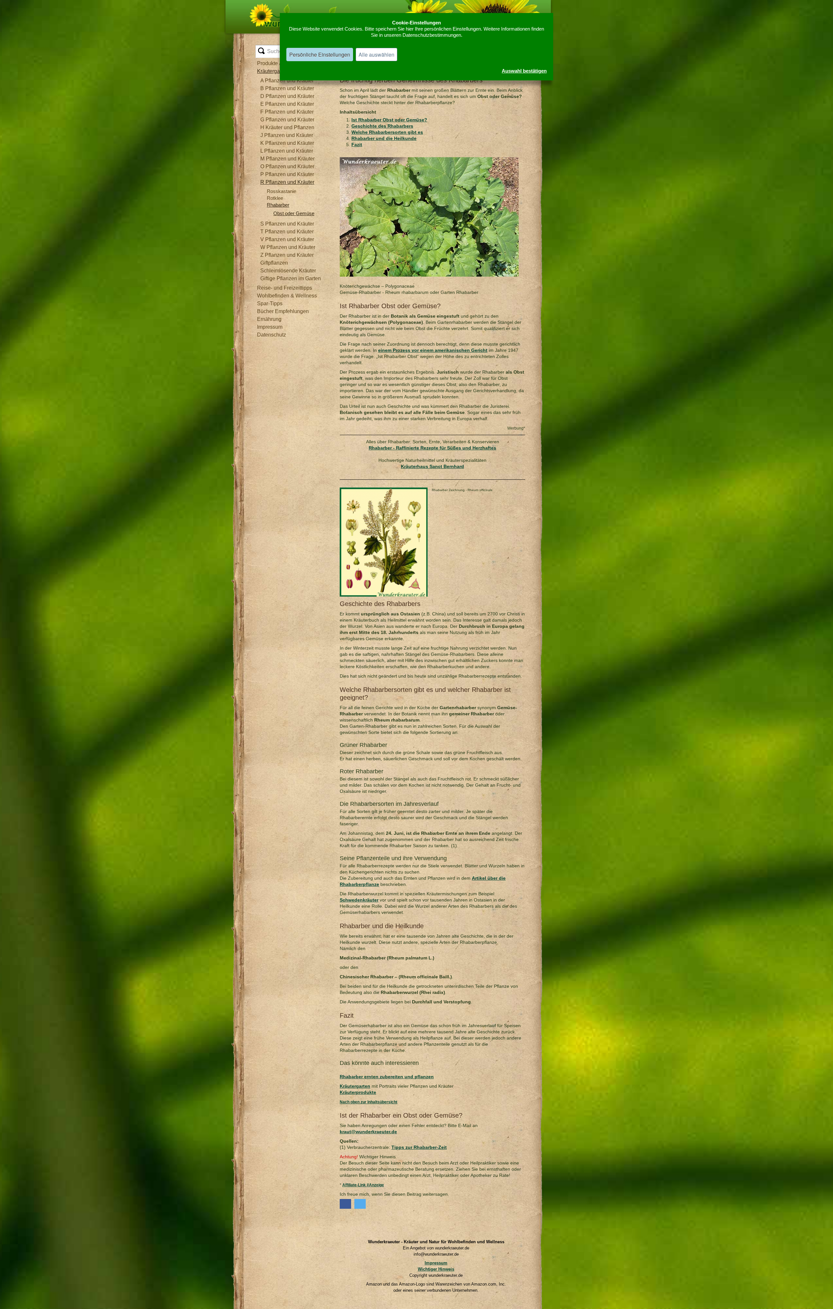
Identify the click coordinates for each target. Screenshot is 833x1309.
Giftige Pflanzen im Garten (290, 278)
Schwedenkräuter (359, 900)
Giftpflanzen (274, 263)
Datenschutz (271, 335)
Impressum (269, 327)
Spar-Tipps (269, 303)
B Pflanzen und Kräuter (287, 88)
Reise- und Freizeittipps (284, 288)
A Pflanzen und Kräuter (287, 80)
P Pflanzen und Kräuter (287, 174)
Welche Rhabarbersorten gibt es (387, 132)
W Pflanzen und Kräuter (287, 247)
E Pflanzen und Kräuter (287, 104)
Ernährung (269, 319)
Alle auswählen (376, 54)
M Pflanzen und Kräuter (287, 158)
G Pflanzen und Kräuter (287, 119)
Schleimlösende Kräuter (288, 270)
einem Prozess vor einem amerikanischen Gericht (432, 350)
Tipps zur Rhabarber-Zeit (419, 1147)
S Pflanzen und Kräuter (287, 224)
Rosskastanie (281, 191)
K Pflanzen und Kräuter (287, 143)
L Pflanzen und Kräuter (286, 151)
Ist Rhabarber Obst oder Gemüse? (389, 119)
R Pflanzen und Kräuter (287, 182)
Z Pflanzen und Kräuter (287, 255)
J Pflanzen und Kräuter (286, 135)
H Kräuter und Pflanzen (287, 127)
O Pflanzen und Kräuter (287, 166)
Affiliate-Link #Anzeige (363, 1185)
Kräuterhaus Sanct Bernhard (432, 466)
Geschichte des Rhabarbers (382, 126)
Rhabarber (278, 205)
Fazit (356, 144)
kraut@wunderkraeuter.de (368, 1131)
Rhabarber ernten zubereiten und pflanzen (387, 1076)
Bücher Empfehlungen (283, 311)
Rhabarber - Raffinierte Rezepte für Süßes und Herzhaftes (432, 447)
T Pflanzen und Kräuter (287, 231)
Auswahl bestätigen (524, 71)
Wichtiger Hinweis (436, 1269)
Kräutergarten (355, 1086)
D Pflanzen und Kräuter (287, 96)
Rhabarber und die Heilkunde (383, 138)
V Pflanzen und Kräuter (287, 239)
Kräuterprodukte (358, 1092)
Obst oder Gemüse (293, 213)
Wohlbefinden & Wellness (287, 295)
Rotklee (275, 198)
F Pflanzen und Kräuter (287, 112)
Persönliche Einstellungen (319, 54)
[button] (345, 1204)
